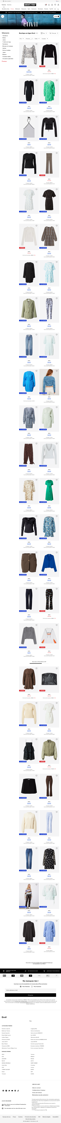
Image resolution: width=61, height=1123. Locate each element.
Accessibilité (55, 1116)
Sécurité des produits (30, 1119)
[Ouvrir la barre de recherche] (57, 9)
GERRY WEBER (34, 1063)
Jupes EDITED (34, 1041)
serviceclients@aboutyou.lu (26, 1002)
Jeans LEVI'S (5, 1041)
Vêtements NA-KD (35, 1037)
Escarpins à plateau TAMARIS (37, 1046)
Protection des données (30, 1116)
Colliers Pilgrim (5, 1037)
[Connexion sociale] (3, 1091)
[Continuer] (55, 9)
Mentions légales (46, 1116)
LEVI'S (32, 1060)
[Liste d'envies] (55, 5)
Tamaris (32, 1054)
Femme (4, 4)
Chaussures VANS (6, 1046)
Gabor (3, 1071)
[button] (44, 33)
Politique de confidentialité (21, 1001)
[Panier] (58, 5)
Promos (28, 38)
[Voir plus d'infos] (29, 76)
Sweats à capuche (6, 1028)
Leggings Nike (34, 1028)
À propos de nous (6, 1116)
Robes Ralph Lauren (6, 1035)
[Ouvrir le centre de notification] (52, 5)
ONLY (3, 1054)
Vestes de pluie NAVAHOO (36, 1033)
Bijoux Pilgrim (5, 1043)
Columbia (33, 1065)
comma (32, 1067)
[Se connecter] (49, 5)
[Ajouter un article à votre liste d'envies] (36, 44)
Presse (14, 1116)
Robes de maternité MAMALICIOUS (39, 1039)
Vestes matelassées (35, 1030)
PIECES (32, 1058)
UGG (3, 1067)
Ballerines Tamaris (6, 1030)
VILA (3, 1056)
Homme (9, 4)
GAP (32, 1071)
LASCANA (4, 1058)
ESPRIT (32, 1069)
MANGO (32, 1056)
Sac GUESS (33, 1035)
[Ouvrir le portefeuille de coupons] (46, 5)
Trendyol (4, 1073)
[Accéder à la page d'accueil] (10, 1085)
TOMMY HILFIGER (6, 1069)
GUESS (32, 1073)
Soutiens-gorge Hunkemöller (37, 1043)
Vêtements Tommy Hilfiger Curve (9, 1048)
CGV (39, 1116)
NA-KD (3, 1060)
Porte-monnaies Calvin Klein (37, 1048)
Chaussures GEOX (6, 1039)
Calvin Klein (4, 1065)
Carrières (20, 1116)
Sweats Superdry (6, 1033)
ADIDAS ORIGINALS (6, 1063)
